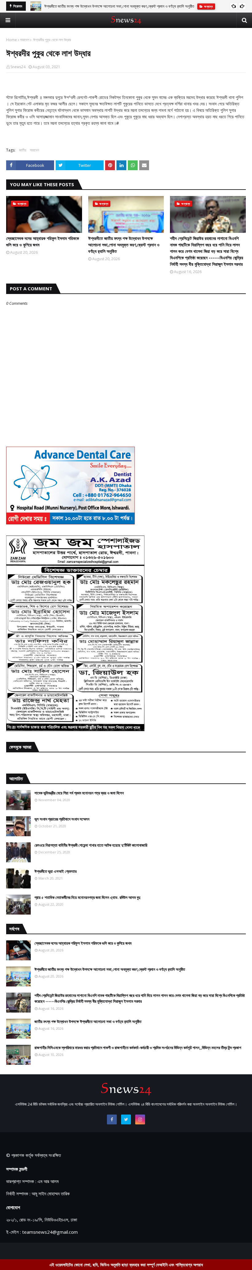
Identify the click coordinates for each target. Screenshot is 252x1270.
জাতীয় (22, 150)
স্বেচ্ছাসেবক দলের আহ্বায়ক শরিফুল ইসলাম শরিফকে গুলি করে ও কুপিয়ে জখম (42, 241)
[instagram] (140, 1119)
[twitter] (126, 1119)
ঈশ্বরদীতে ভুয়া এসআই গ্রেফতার (55, 871)
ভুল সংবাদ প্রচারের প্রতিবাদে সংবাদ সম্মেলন (61, 819)
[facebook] (112, 1119)
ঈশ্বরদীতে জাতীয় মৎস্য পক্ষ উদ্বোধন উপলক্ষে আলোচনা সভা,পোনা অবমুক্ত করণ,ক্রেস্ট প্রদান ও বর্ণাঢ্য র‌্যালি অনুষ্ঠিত (123, 244)
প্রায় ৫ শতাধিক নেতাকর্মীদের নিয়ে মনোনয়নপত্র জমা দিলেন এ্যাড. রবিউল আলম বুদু (87, 897)
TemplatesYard (52, 1250)
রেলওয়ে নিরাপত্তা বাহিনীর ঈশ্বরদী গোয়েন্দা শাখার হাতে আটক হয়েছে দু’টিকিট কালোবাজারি (90, 845)
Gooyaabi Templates (114, 1250)
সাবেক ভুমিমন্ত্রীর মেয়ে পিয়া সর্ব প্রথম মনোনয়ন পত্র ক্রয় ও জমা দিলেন (79, 793)
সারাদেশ (24, 39)
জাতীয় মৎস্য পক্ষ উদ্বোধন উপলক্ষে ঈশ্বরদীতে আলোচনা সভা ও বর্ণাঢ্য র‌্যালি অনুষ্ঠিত (87, 1021)
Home (11, 39)
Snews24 (18, 66)
